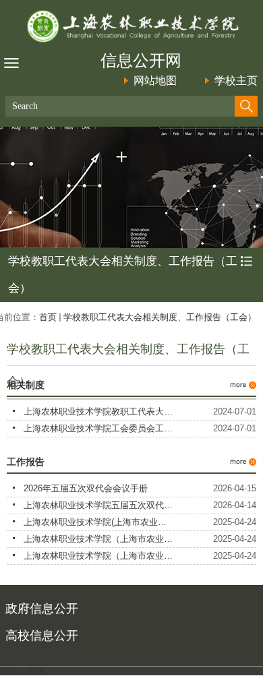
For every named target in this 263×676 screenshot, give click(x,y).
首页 (48, 317)
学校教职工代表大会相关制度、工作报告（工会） (159, 317)
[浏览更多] (243, 378)
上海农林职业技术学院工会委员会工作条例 (107, 428)
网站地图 (155, 80)
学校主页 (236, 80)
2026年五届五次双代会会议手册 (86, 488)
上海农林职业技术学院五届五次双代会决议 (107, 505)
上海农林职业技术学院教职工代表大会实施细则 (116, 411)
